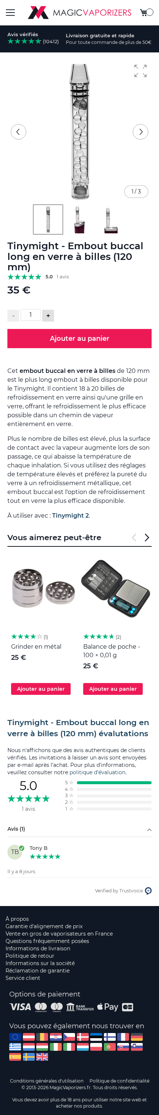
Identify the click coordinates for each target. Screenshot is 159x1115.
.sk (123, 1047)
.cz (69, 1037)
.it (69, 1047)
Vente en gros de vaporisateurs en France (59, 933)
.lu (83, 1047)
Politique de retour (30, 956)
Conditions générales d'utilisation (47, 1081)
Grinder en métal (36, 646)
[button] (140, 71)
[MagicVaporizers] (79, 12)
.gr (15, 1047)
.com (15, 1037)
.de (137, 1037)
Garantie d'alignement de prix (44, 926)
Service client (23, 978)
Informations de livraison (38, 948)
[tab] (79, 728)
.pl (96, 1047)
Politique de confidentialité (119, 1081)
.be (42, 1037)
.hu (42, 1047)
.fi (110, 1037)
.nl (29, 1047)
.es (15, 1057)
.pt (110, 1047)
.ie (56, 1047)
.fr (123, 1037)
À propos (17, 919)
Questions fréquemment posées (47, 941)
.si (137, 1047)
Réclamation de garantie (38, 970)
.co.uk (42, 1057)
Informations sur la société (40, 963)
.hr (56, 1037)
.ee (96, 1037)
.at (29, 1037)
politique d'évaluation (97, 772)
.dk (83, 1037)
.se (29, 1057)
